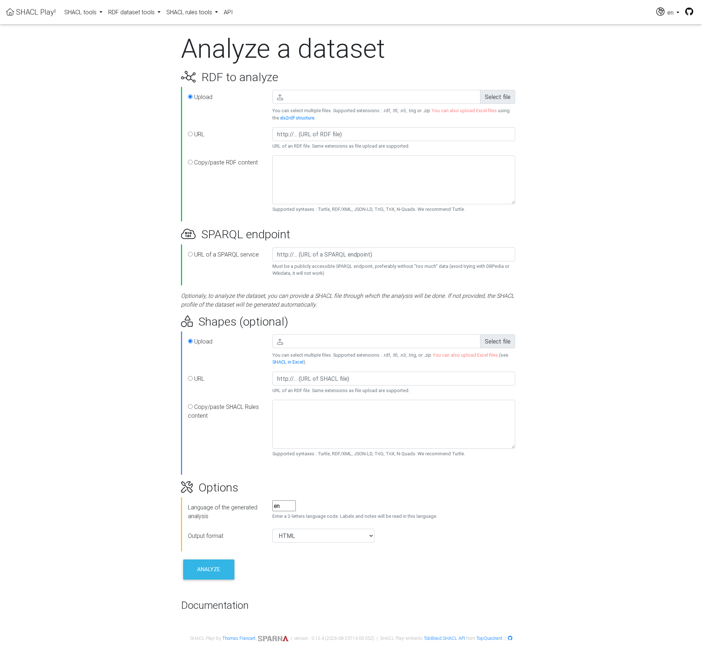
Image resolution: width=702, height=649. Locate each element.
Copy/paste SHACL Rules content (223, 411)
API (228, 12)
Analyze (208, 569)
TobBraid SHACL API (444, 638)
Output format (205, 535)
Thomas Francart (239, 638)
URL (198, 134)
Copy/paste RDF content (225, 162)
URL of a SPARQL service (226, 254)
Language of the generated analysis (222, 512)
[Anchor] (172, 77)
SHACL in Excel (287, 362)
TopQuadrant (489, 638)
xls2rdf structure (297, 118)
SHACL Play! (35, 11)
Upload (202, 96)
